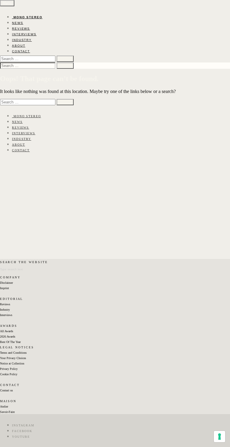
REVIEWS (21, 28)
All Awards (6, 331)
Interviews (6, 315)
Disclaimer (6, 282)
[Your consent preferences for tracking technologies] (219, 436)
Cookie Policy (8, 374)
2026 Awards (7, 336)
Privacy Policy (9, 368)
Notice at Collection (12, 363)
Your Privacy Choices (13, 358)
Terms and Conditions (13, 352)
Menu (7, 3)
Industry (5, 309)
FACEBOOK (22, 431)
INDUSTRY (22, 40)
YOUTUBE (21, 436)
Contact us (6, 390)
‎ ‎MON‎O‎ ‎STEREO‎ (27, 17)
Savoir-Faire (7, 412)
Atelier (4, 406)
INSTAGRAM (23, 425)
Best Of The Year (10, 342)
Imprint (4, 288)
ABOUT (18, 45)
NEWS (17, 23)
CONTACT (21, 51)
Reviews (5, 304)
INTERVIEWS (24, 34)
